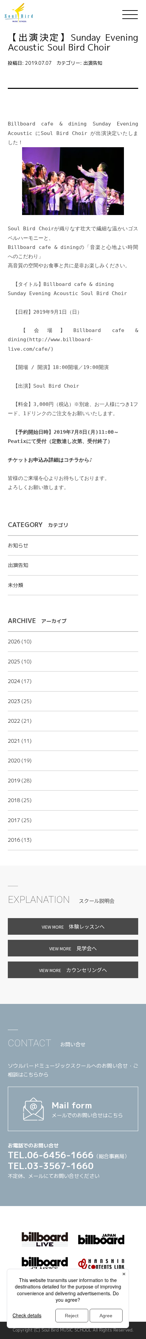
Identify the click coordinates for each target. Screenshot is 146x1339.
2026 (14, 641)
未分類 (15, 585)
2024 (14, 681)
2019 (14, 780)
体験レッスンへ (73, 926)
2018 (14, 800)
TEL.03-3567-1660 (51, 1166)
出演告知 (92, 63)
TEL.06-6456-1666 (51, 1155)
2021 (14, 740)
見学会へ (73, 948)
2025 (14, 661)
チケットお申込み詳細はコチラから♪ (50, 460)
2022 (14, 720)
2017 (14, 820)
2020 (14, 760)
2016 (14, 839)
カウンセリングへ (73, 969)
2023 (14, 701)
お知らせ (18, 545)
